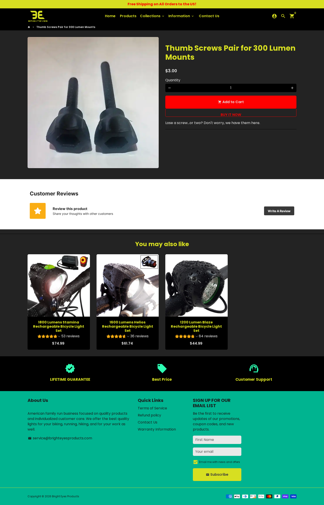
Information (181, 16)
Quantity (172, 80)
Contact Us (209, 16)
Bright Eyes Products (65, 496)
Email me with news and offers (219, 462)
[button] (59, 337)
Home (110, 16)
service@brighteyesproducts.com (60, 438)
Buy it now (230, 112)
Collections (152, 16)
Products (128, 16)
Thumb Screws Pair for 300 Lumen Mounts (65, 27)
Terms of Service (152, 408)
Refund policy (149, 415)
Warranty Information (157, 429)
